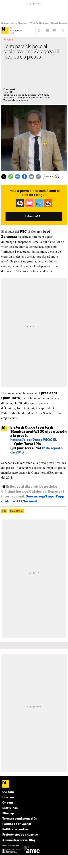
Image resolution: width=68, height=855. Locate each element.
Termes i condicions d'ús (19, 818)
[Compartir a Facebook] (24, 176)
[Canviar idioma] (55, 30)
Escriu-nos (10, 808)
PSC (4, 511)
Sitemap (8, 813)
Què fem (8, 797)
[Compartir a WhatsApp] (10, 176)
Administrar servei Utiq (18, 840)
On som (7, 802)
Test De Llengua (39, 23)
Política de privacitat (16, 824)
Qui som (8, 792)
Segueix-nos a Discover (14, 23)
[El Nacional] (5, 30)
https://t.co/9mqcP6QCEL (33, 440)
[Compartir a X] (3, 176)
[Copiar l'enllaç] (38, 176)
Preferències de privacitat (20, 834)
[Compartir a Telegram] (17, 176)
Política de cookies (15, 829)
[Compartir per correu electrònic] (31, 176)
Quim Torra (16, 511)
